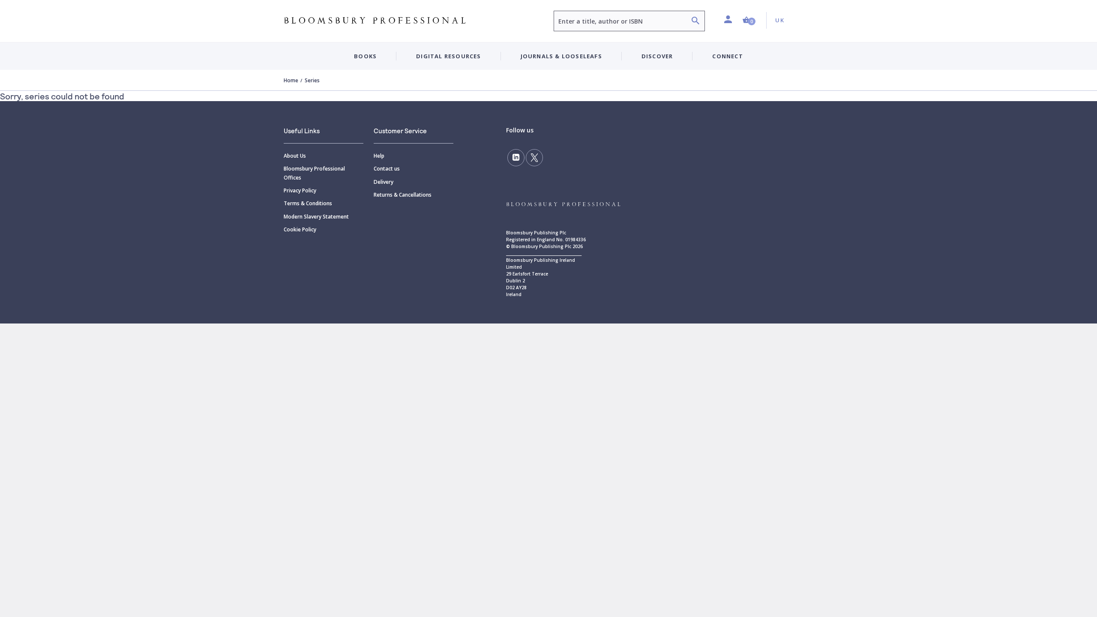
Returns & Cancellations (403, 194)
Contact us (387, 168)
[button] (749, 20)
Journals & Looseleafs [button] (561, 56)
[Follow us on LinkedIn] (516, 157)
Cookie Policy (300, 229)
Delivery (383, 182)
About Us (295, 155)
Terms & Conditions (308, 203)
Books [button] (365, 56)
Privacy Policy (300, 190)
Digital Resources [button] (448, 56)
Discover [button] (657, 56)
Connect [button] (727, 56)
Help (379, 155)
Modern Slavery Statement (316, 216)
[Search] (695, 22)
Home (291, 80)
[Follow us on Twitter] (534, 157)
